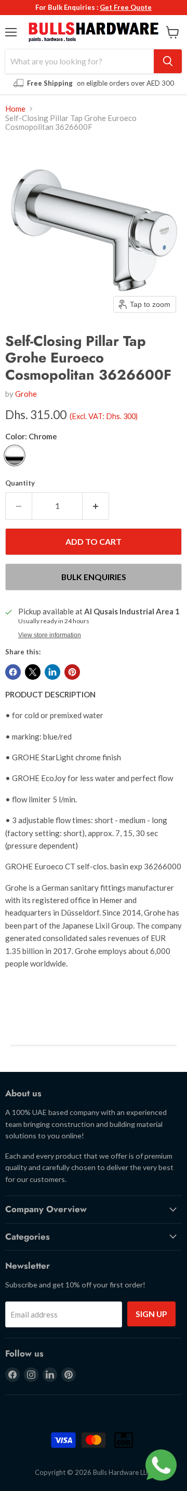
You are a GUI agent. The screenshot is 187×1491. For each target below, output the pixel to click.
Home (15, 108)
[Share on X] (33, 672)
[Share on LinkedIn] (52, 672)
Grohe (26, 393)
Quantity (20, 483)
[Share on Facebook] (13, 672)
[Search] (168, 61)
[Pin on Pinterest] (72, 672)
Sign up (151, 1314)
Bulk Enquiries (93, 577)
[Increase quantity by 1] (96, 505)
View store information (49, 635)
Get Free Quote (126, 7)
